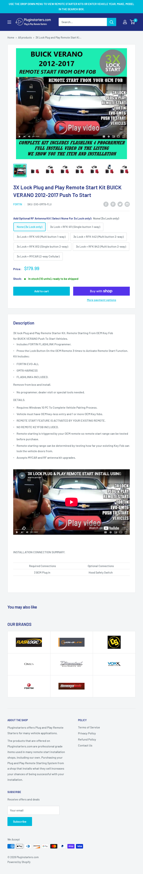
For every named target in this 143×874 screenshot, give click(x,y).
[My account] (125, 22)
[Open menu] (9, 22)
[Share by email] (127, 204)
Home (10, 37)
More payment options (101, 300)
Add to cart (41, 291)
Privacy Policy (87, 733)
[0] (132, 22)
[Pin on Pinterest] (113, 204)
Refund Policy (87, 739)
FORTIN (17, 204)
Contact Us (85, 745)
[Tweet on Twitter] (120, 204)
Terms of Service (89, 727)
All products (25, 37)
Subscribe (19, 821)
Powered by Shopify (19, 862)
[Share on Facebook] (106, 204)
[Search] (111, 22)
